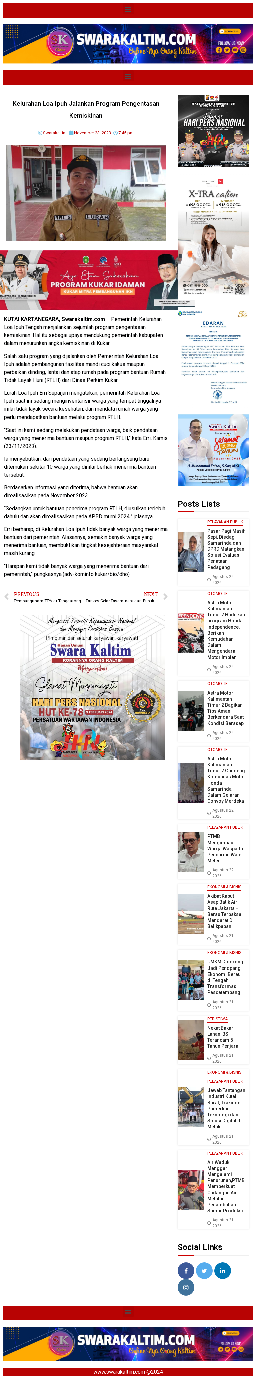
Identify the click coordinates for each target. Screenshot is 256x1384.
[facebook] (186, 1270)
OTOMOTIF (217, 593)
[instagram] (186, 1287)
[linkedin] (222, 1270)
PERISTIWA (217, 1019)
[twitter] (204, 1270)
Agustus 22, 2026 (223, 579)
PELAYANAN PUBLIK (225, 522)
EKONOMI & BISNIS (224, 887)
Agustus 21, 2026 (223, 938)
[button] (128, 8)
